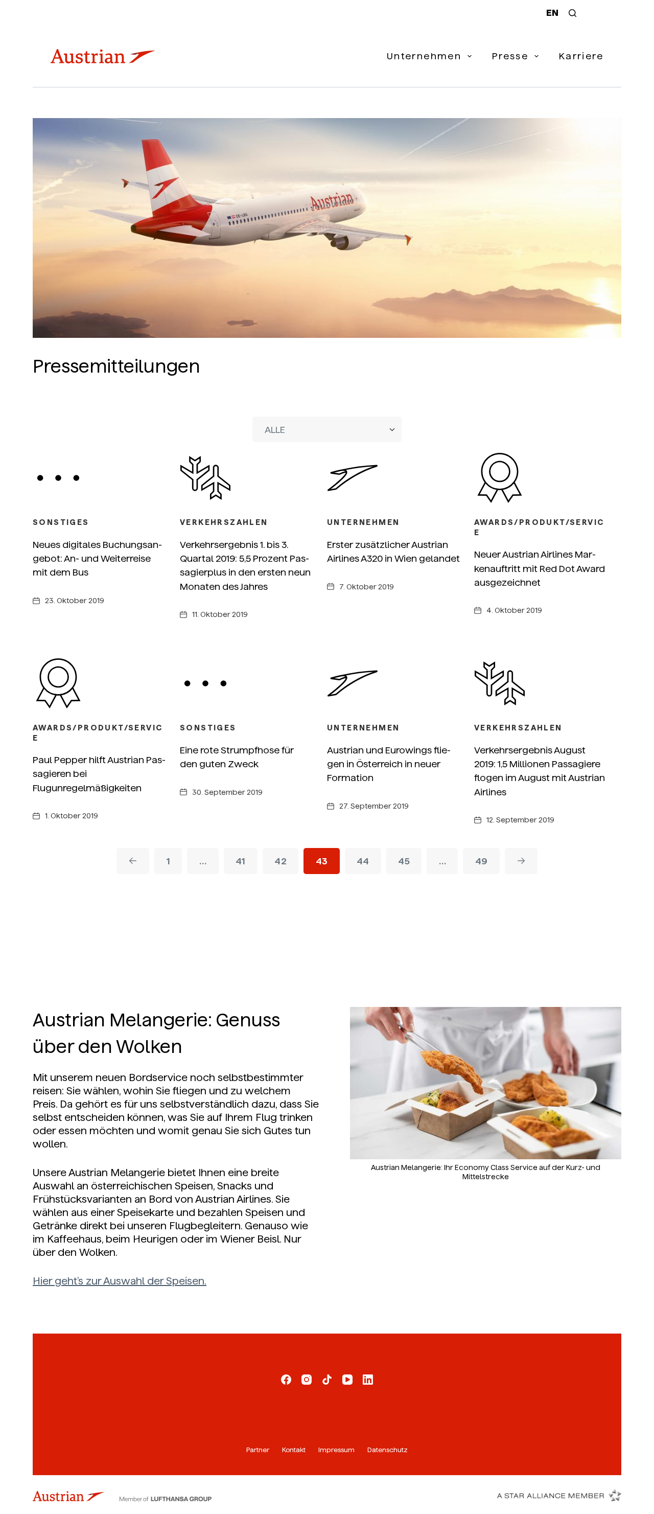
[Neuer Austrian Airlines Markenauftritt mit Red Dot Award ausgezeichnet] (547, 477)
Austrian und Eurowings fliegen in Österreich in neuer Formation (389, 764)
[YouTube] (347, 1379)
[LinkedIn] (368, 1379)
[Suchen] (572, 13)
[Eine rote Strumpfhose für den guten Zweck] (253, 683)
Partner (257, 1450)
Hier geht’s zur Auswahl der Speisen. (119, 1281)
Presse (510, 56)
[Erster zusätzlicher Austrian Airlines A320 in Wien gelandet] (400, 477)
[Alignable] (327, 1379)
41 (241, 861)
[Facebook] (286, 1379)
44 (363, 861)
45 (404, 861)
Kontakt (294, 1450)
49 (481, 861)
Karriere (581, 56)
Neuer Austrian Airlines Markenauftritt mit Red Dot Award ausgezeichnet (539, 568)
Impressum (336, 1450)
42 (280, 861)
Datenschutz (387, 1450)
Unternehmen (424, 56)
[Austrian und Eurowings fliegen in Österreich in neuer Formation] (400, 683)
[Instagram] (306, 1379)
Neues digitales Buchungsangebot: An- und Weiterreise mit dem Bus (97, 558)
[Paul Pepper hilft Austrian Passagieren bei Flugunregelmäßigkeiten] (106, 683)
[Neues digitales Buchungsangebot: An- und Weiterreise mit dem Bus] (106, 477)
